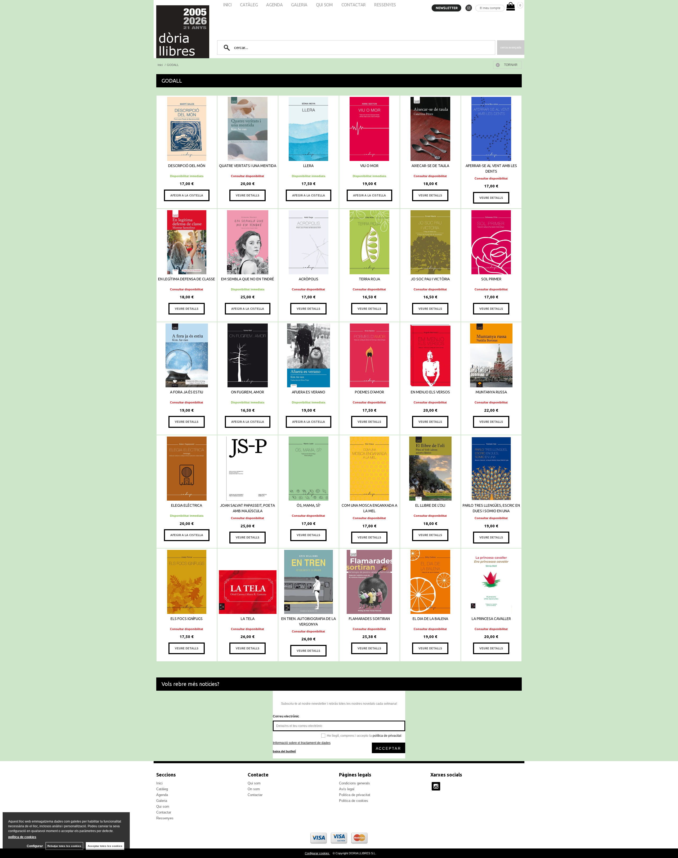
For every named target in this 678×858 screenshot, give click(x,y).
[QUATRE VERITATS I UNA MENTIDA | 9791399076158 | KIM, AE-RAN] (247, 129)
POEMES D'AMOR (369, 392)
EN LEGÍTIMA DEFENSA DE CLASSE (186, 279)
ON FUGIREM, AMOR (247, 392)
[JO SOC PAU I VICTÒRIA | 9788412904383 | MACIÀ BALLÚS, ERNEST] (430, 242)
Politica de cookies (353, 801)
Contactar (163, 812)
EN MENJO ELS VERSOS (430, 392)
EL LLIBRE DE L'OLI (430, 505)
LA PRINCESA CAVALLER (491, 619)
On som (254, 789)
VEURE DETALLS (247, 195)
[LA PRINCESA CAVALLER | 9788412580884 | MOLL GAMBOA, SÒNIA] (491, 582)
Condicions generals (354, 783)
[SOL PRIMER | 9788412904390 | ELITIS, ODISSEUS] (491, 242)
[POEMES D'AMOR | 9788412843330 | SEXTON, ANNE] (369, 356)
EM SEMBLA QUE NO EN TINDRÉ (247, 279)
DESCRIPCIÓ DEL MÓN (186, 166)
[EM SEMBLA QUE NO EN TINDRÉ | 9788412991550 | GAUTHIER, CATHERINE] (247, 242)
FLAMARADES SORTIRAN (369, 619)
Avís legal (346, 789)
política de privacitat (387, 736)
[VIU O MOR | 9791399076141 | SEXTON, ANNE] (369, 129)
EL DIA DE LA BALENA (430, 619)
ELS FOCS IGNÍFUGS (187, 619)
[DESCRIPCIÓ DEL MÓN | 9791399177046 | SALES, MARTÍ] (187, 129)
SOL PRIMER (491, 279)
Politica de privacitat (354, 795)
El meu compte (490, 8)
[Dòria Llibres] (166, 31)
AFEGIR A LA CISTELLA (186, 195)
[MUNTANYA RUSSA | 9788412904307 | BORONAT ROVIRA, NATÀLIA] (491, 356)
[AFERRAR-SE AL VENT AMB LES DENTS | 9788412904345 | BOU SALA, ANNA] (491, 129)
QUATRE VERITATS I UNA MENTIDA (247, 166)
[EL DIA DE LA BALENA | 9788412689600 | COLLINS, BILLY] (430, 582)
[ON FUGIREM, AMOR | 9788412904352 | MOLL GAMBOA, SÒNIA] (247, 356)
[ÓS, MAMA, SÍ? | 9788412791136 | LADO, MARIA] (308, 469)
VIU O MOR (369, 166)
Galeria (161, 801)
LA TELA (248, 619)
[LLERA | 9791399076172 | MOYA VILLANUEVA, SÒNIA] (308, 129)
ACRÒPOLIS (308, 279)
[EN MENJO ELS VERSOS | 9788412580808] (430, 356)
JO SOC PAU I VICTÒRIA (430, 279)
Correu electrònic (286, 716)
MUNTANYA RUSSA (491, 392)
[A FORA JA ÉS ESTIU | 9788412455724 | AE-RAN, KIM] (187, 356)
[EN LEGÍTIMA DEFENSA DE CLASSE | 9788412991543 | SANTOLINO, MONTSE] (187, 242)
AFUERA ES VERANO (308, 392)
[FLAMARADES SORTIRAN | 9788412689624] (369, 582)
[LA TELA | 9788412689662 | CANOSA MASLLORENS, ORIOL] (247, 582)
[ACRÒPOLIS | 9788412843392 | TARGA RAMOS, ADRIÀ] (308, 242)
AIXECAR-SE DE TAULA (430, 166)
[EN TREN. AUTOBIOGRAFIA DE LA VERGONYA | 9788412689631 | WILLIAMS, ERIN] (308, 582)
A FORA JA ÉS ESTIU (186, 392)
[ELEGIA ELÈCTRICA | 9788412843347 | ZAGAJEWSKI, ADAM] (187, 469)
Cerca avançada (510, 47)
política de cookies (22, 837)
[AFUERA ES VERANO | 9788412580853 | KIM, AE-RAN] (308, 356)
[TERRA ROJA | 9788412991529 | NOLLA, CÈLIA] (369, 242)
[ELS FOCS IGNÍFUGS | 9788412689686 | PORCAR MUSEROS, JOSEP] (187, 582)
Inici (159, 783)
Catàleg (162, 789)
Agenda (162, 795)
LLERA (308, 166)
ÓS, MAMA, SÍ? (308, 505)
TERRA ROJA (369, 279)
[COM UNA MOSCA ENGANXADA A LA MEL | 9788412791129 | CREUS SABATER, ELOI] (369, 469)
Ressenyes (164, 818)
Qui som (162, 806)
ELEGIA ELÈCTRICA (186, 505)
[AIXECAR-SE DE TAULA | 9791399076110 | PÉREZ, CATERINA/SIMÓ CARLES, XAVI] (430, 129)
